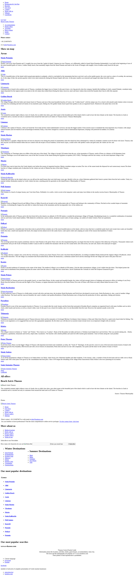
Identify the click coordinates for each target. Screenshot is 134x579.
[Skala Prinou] (5, 278)
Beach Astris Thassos (7, 21)
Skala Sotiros (6, 352)
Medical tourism (10, 430)
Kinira (3, 326)
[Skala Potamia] (6, 61)
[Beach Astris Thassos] (8, 403)
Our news (8, 8)
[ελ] (2, 20)
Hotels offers (9, 27)
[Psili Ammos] (5, 190)
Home (7, 2)
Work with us (9, 11)
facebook (3, 565)
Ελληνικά (8, 560)
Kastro (3, 262)
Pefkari (4, 223)
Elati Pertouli (9, 453)
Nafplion (32, 459)
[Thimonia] (4, 317)
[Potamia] (4, 240)
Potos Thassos (6, 339)
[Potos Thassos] (6, 343)
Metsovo (7, 458)
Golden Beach (6, 96)
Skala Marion (6, 135)
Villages (7, 13)
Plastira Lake (9, 461)
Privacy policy (9, 414)
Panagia (4, 211)
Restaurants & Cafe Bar (12, 4)
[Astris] (3, 113)
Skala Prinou (6, 275)
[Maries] (4, 164)
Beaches (7, 6)
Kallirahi (4, 249)
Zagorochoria (9, 465)
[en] (5, 20)
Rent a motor (9, 30)
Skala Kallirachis (8, 174)
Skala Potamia (7, 58)
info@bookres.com (10, 45)
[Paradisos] (4, 304)
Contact (7, 9)
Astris (3, 109)
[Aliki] (3, 74)
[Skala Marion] (6, 139)
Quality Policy (9, 435)
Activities (8, 28)
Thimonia (5, 313)
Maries (3, 161)
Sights (7, 32)
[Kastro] (3, 266)
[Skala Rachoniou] (7, 291)
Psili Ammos (6, 187)
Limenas (4, 122)
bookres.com (9, 574)
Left (2, 372)
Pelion (7, 460)
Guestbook (8, 15)
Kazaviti (4, 198)
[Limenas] (4, 126)
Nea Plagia (33, 460)
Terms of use (9, 437)
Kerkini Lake (9, 456)
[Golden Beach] (6, 100)
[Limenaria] (5, 87)
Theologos (5, 148)
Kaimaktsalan (9, 454)
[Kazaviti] (4, 201)
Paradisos (5, 301)
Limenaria (5, 84)
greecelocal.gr (9, 572)
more (2, 67)
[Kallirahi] (4, 253)
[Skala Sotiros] (5, 356)
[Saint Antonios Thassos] (9, 369)
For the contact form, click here (69, 421)
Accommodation (10, 25)
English (7, 562)
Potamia (4, 236)
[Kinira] (3, 330)
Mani (31, 455)
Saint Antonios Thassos (10, 365)
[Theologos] (5, 152)
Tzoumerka (8, 463)
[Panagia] (4, 214)
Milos (31, 457)
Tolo (31, 462)
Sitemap (7, 416)
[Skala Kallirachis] (7, 177)
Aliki (3, 71)
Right (5, 372)
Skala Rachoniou (8, 288)
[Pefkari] (4, 227)
